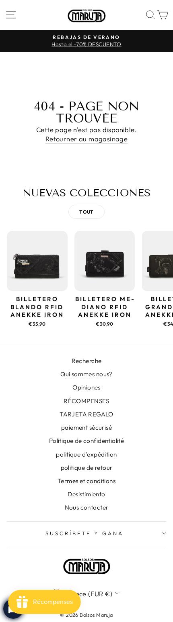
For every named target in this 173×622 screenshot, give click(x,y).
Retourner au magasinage (86, 139)
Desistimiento (86, 494)
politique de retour (87, 467)
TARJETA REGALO (86, 414)
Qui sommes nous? (86, 374)
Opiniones (86, 387)
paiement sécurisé (86, 427)
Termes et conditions (86, 481)
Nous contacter (87, 507)
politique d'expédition (86, 454)
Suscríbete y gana (84, 533)
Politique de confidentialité (86, 441)
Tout (86, 212)
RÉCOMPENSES (86, 401)
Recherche (87, 361)
